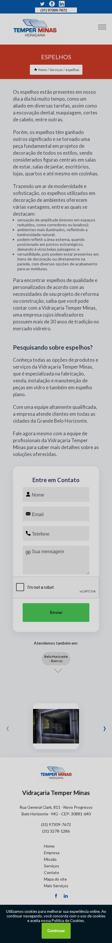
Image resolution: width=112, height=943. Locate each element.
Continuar (56, 931)
